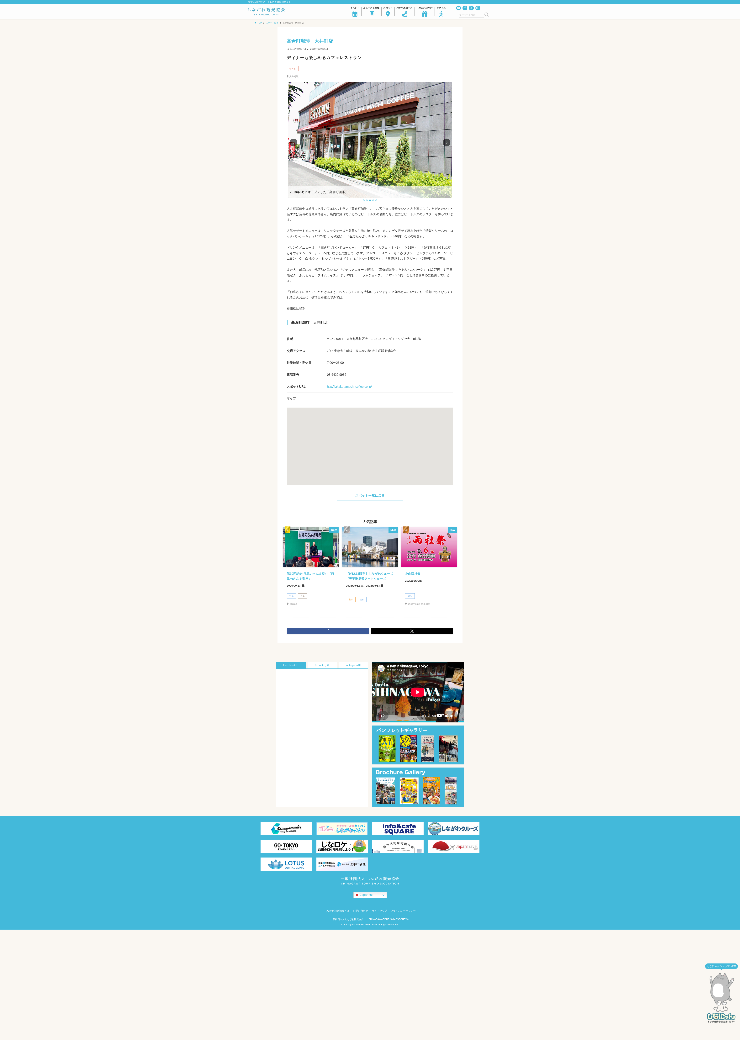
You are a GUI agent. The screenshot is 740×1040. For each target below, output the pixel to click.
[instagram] (477, 8)
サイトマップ (379, 910)
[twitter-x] (471, 8)
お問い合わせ (360, 910)
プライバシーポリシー (403, 910)
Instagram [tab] (352, 665)
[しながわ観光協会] (266, 11)
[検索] (486, 15)
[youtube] (458, 8)
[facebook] (464, 8)
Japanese (366, 895)
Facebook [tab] (289, 665)
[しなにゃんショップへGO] (721, 997)
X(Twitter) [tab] (320, 665)
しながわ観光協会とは (336, 910)
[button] (364, 200)
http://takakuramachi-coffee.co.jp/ (349, 386)
